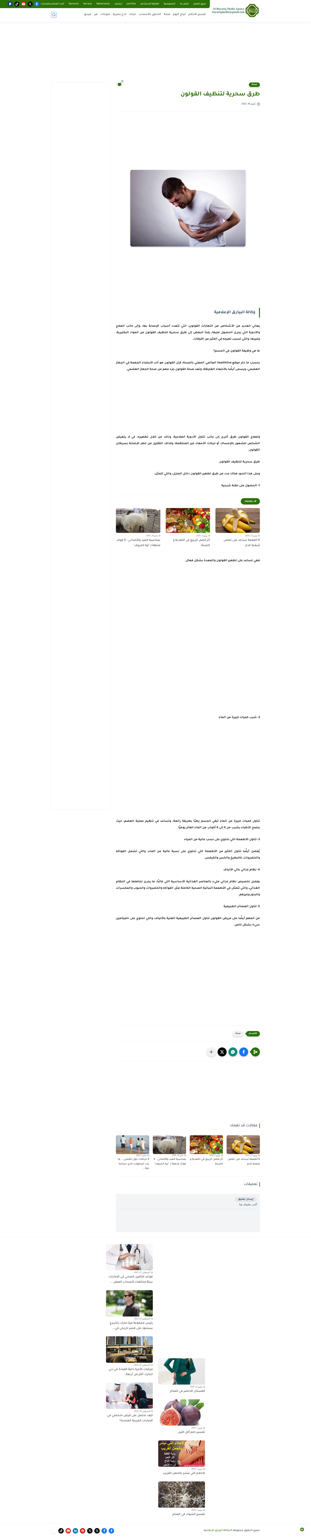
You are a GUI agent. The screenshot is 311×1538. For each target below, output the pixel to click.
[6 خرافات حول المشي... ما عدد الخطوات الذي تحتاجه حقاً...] (132, 1144)
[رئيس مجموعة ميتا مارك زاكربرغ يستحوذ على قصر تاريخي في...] (129, 1303)
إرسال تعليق (245, 1199)
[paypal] (10, 4)
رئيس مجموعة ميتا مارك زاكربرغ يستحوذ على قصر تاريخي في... (131, 1326)
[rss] (54, 1530)
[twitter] (30, 4)
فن (96, 14)
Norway (87, 4)
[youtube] (23, 4)
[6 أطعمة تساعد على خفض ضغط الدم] (237, 520)
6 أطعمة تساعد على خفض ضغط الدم (242, 543)
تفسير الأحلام (197, 14)
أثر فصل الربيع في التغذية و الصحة (191, 543)
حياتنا (132, 14)
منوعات (105, 14)
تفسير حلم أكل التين (191, 1432)
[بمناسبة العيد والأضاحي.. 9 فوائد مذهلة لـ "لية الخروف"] (138, 520)
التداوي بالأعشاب (150, 14)
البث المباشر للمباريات (52, 4)
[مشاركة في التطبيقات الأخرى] (211, 1051)
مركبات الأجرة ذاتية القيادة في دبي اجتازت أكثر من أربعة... (131, 1372)
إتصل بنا (184, 4)
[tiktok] (16, 4)
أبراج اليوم (179, 14)
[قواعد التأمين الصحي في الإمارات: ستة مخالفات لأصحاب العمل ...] (129, 1257)
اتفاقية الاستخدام (150, 4)
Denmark (74, 4)
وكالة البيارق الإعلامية (216, 1530)
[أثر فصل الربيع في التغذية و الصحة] (188, 520)
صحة (167, 14)
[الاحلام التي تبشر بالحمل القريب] (181, 1453)
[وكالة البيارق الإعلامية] (235, 10)
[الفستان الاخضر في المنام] (181, 1371)
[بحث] (54, 14)
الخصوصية (169, 4)
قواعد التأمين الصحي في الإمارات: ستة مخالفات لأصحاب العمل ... (130, 1279)
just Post (131, 4)
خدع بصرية (120, 14)
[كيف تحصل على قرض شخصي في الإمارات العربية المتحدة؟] (129, 1396)
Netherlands (103, 4)
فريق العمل (199, 4)
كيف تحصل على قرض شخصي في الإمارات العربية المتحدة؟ (130, 1418)
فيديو (87, 14)
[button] (243, 1051)
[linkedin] (75, 1530)
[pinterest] (82, 1530)
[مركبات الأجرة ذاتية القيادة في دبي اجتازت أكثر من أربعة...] (129, 1349)
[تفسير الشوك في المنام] (181, 1494)
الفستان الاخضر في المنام (187, 1391)
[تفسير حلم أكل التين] (181, 1412)
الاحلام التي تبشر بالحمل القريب (184, 1473)
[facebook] (36, 4)
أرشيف (118, 4)
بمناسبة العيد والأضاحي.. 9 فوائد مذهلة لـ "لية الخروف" (138, 543)
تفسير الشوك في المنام (188, 1514)
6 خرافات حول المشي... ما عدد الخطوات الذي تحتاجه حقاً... (133, 1164)
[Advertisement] (155, 54)
